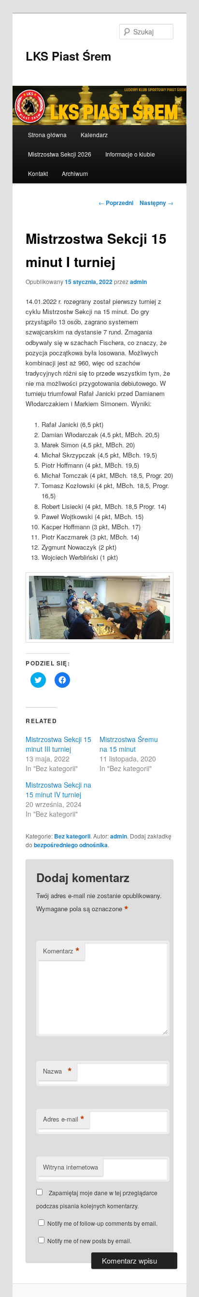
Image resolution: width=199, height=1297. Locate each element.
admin (138, 281)
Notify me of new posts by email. (89, 1240)
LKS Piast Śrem (68, 55)
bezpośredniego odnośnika (71, 844)
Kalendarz (94, 134)
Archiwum (75, 173)
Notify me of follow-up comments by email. (102, 1223)
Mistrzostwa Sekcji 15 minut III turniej (58, 744)
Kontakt (38, 173)
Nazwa (57, 1071)
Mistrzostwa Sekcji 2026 (59, 154)
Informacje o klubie (130, 154)
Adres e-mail (64, 1119)
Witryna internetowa (70, 1166)
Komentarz (61, 951)
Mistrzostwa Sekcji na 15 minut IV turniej (58, 789)
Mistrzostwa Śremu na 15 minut (129, 744)
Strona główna (47, 134)
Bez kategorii (72, 836)
